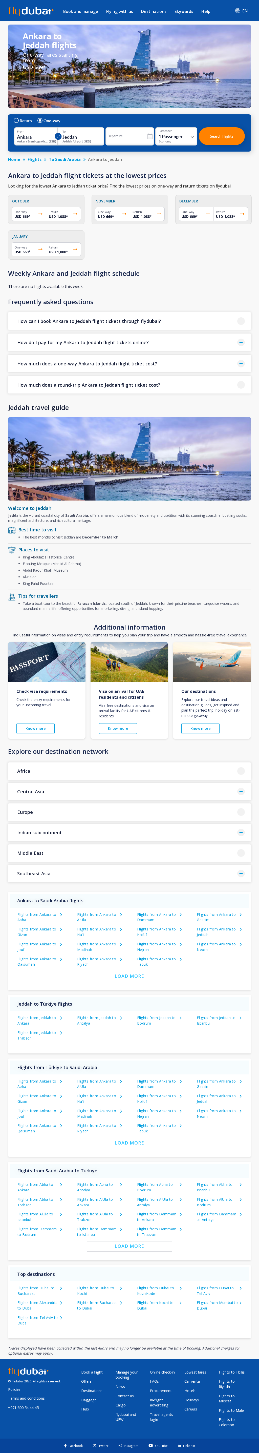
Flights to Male (231, 1410)
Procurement (161, 1390)
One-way (52, 121)
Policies (14, 1389)
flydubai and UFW (126, 1417)
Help (205, 11)
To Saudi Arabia (65, 159)
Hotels (190, 1390)
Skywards (184, 11)
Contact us (125, 1396)
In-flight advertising (159, 1403)
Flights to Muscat (227, 1399)
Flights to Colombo (227, 1422)
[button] (129, 321)
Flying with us (119, 11)
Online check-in (162, 1372)
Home (14, 159)
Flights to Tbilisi (232, 1372)
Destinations (153, 11)
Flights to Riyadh (227, 1384)
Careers (190, 1409)
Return (26, 121)
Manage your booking (127, 1375)
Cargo (121, 1405)
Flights (34, 159)
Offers (86, 1381)
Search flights (221, 136)
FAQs (154, 1381)
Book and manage (80, 11)
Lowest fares (195, 1372)
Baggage (89, 1400)
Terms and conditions (26, 1398)
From (20, 131)
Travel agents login (161, 1417)
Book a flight (92, 1372)
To (64, 131)
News (120, 1386)
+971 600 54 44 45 (23, 1407)
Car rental (192, 1381)
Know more (36, 728)
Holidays (191, 1400)
